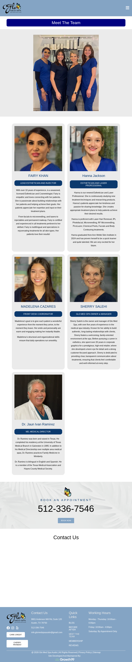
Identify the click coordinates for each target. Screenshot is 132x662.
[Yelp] (17, 627)
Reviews (74, 645)
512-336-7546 (66, 509)
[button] (38, 183)
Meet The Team (74, 635)
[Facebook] (8, 627)
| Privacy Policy (84, 652)
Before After (73, 628)
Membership (76, 641)
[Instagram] (12, 627)
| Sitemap (96, 652)
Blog (72, 623)
